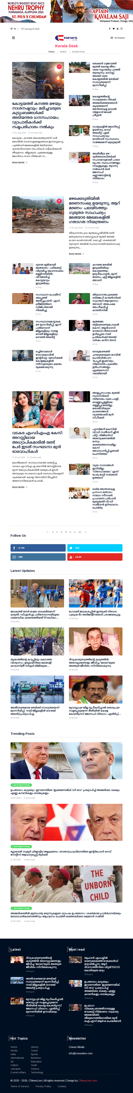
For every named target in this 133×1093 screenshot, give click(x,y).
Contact (62, 1086)
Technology (37, 1072)
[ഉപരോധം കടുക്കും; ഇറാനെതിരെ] (66, 760)
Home (51, 51)
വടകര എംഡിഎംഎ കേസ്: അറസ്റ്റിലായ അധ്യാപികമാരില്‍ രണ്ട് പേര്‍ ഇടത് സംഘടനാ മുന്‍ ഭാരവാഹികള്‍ (37, 442)
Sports (34, 1054)
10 (79, 532)
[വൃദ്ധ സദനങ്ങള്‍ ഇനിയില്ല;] (79, 472)
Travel (34, 1050)
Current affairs (18, 1072)
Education (36, 1061)
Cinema (35, 1068)
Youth (34, 1065)
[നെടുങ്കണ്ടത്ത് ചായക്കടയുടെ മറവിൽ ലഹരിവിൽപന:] (79, 358)
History (35, 1047)
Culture (14, 1065)
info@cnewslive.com (80, 1053)
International (17, 1057)
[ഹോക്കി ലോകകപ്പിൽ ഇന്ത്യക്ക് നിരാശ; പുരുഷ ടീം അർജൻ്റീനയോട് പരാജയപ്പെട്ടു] (95, 593)
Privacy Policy (43, 1086)
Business (36, 1057)
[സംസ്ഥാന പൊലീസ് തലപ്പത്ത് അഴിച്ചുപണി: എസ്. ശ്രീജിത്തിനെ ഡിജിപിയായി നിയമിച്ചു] (22, 301)
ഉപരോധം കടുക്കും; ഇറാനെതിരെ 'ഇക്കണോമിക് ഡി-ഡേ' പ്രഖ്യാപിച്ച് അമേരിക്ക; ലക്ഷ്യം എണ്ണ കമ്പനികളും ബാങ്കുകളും (102, 987)
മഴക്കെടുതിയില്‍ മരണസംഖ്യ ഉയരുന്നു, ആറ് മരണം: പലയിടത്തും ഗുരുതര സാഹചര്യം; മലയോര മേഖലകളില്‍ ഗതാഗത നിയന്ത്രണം (94, 210)
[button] (14, 29)
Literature (16, 1068)
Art (12, 1061)
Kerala (14, 1050)
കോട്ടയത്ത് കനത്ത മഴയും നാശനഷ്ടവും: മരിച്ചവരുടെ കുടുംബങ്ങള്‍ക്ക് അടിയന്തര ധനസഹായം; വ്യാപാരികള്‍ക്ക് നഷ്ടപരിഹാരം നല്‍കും (36, 115)
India (13, 1054)
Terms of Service (20, 1086)
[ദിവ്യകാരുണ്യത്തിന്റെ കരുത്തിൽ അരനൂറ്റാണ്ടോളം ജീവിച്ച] (95, 641)
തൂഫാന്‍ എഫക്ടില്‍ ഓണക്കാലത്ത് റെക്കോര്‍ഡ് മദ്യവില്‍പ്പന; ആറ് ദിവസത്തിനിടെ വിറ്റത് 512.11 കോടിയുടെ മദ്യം (102, 964)
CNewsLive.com (87, 1080)
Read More (18, 163)
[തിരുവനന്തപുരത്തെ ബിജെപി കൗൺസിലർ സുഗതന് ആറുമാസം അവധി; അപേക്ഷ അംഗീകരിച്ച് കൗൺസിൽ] (79, 301)
